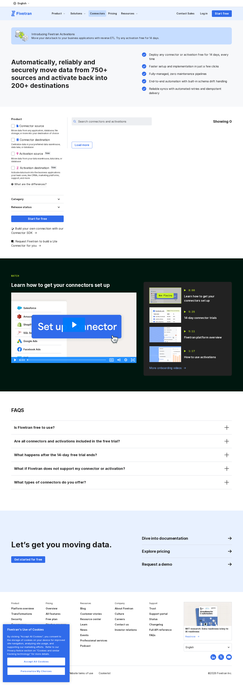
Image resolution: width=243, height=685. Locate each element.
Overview (51, 608)
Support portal (158, 613)
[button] (21, 3)
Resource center (90, 619)
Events (84, 635)
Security (16, 619)
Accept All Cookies (36, 661)
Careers (120, 619)
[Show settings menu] (125, 360)
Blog (83, 608)
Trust (152, 608)
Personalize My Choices (36, 671)
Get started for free (28, 559)
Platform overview (22, 608)
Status (153, 619)
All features (53, 613)
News (83, 629)
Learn (83, 624)
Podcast (85, 645)
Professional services (93, 640)
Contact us (122, 624)
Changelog (156, 624)
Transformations (21, 613)
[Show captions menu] (111, 360)
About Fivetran (124, 608)
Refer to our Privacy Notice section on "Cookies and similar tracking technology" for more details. (33, 650)
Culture (119, 613)
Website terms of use (80, 673)
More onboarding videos (165, 368)
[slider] (67, 360)
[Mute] (118, 360)
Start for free (37, 219)
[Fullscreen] (132, 360)
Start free (222, 13)
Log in (204, 13)
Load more (82, 145)
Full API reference (160, 629)
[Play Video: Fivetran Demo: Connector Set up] (74, 325)
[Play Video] (14, 360)
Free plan (51, 619)
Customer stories (91, 613)
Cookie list (105, 673)
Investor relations (126, 629)
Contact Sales (185, 13)
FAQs (152, 635)
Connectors (97, 13)
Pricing (112, 13)
